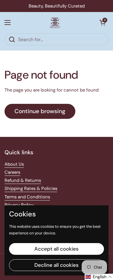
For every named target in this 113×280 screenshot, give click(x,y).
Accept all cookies (56, 248)
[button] (102, 23)
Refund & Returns (23, 180)
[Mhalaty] (55, 23)
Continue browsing (39, 111)
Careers (12, 172)
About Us (14, 164)
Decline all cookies (56, 265)
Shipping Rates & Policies (31, 188)
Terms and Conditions (27, 197)
